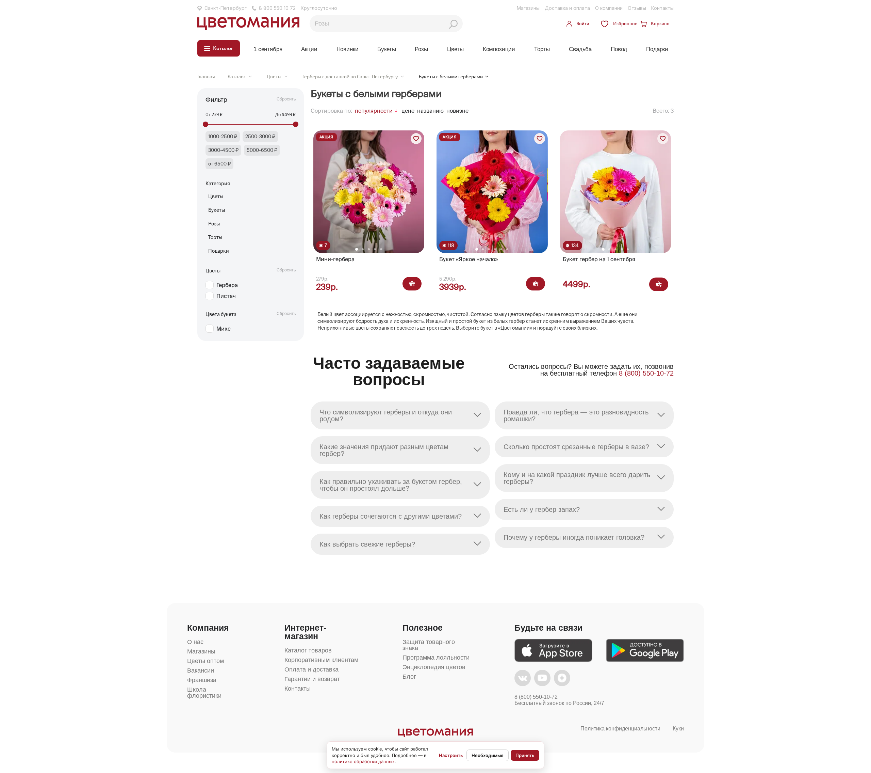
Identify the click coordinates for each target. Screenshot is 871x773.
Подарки (657, 49)
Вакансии (200, 670)
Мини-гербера (335, 259)
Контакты (662, 8)
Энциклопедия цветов (433, 667)
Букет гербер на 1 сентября (599, 259)
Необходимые (488, 755)
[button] (356, 249)
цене (407, 111)
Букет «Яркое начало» (468, 259)
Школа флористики (204, 692)
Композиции (499, 49)
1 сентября (267, 49)
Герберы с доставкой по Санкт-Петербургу (350, 76)
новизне (457, 111)
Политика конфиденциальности (620, 728)
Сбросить (286, 99)
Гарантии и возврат (312, 679)
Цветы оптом (205, 661)
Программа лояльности (436, 657)
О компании (609, 8)
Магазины (528, 8)
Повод (619, 49)
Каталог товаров (308, 650)
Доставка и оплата (567, 8)
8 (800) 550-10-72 (646, 373)
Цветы (455, 49)
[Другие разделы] (250, 76)
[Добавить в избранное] (416, 138)
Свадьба (580, 49)
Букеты (386, 49)
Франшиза (201, 680)
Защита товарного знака (428, 644)
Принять (525, 755)
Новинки (347, 49)
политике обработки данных (363, 761)
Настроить (451, 755)
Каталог (237, 76)
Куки (678, 728)
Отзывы (637, 8)
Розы (421, 49)
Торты (542, 49)
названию (430, 111)
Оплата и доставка (311, 669)
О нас (195, 641)
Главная (206, 76)
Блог (409, 676)
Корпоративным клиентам (321, 660)
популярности (374, 111)
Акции (309, 49)
